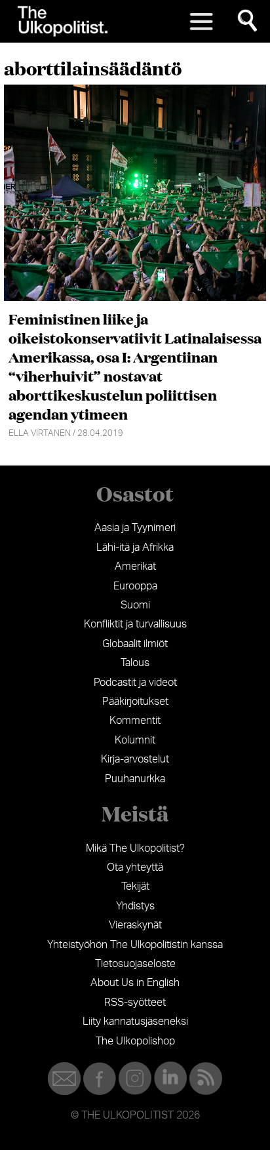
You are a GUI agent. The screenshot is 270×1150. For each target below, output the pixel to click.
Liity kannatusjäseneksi (135, 1021)
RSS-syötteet (135, 1002)
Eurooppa (135, 586)
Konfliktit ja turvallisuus (135, 624)
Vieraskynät (135, 925)
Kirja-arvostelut (135, 759)
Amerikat (135, 566)
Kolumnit (135, 740)
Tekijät (135, 886)
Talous (135, 663)
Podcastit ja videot (135, 682)
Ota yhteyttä (135, 867)
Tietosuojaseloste (135, 964)
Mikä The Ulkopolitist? (135, 848)
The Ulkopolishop (135, 1041)
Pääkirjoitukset (135, 701)
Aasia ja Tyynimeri (135, 528)
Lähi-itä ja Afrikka (135, 547)
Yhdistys (135, 906)
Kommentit (135, 720)
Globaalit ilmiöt (135, 644)
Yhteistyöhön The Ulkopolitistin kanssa (135, 945)
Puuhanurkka (135, 779)
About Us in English (135, 983)
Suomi (135, 605)
